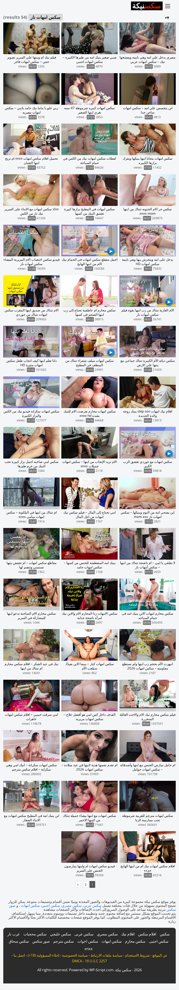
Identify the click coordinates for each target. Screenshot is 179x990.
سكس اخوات (87, 941)
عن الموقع (159, 955)
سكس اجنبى (158, 941)
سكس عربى (83, 934)
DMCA (77, 961)
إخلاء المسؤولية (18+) (43, 955)
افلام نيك (128, 934)
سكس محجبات (34, 934)
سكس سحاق (19, 941)
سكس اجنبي (51, 905)
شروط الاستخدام (137, 955)
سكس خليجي (60, 934)
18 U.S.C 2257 (96, 961)
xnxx (88, 948)
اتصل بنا (19, 955)
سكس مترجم (63, 941)
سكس (165, 934)
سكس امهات (30, 905)
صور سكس (41, 941)
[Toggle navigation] (169, 5)
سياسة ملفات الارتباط (106, 955)
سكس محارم (135, 941)
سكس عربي (93, 905)
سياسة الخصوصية (75, 955)
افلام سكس (147, 934)
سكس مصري (72, 905)
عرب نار (13, 934)
